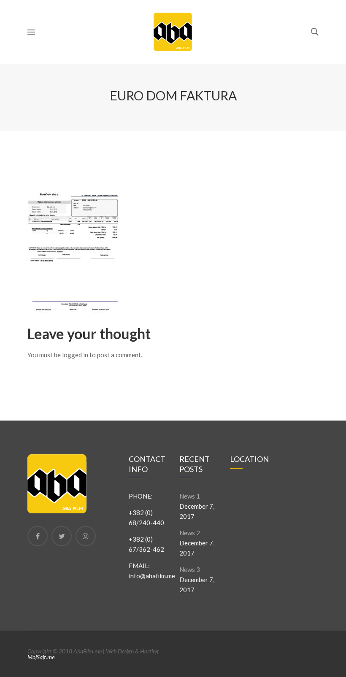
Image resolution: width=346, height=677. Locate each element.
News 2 (189, 533)
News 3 (189, 569)
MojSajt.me (40, 657)
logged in (75, 355)
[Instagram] (86, 536)
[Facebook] (37, 536)
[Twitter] (61, 536)
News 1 (189, 496)
